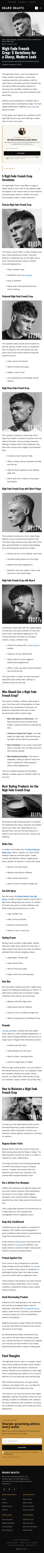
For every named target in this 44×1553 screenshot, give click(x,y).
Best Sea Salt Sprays (30, 1526)
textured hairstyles (31, 1308)
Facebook (32, 2)
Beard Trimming (28, 1506)
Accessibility (30, 1545)
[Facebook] (14, 1489)
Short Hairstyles (7, 1519)
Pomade (5, 1031)
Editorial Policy (7, 1506)
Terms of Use (25, 1542)
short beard (33, 645)
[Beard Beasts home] (13, 8)
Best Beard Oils (28, 1519)
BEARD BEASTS (11, 1472)
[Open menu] (40, 8)
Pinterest (22, 2)
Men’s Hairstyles (11, 39)
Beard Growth (27, 1503)
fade (21, 258)
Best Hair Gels (27, 1530)
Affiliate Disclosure (16, 1545)
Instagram (12, 2)
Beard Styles (27, 1499)
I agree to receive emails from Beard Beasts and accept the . (22, 157)
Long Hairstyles (7, 1526)
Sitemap (5, 1510)
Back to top (22, 1549)
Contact (4, 1503)
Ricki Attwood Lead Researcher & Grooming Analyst (21, 61)
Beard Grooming (28, 1510)
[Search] (36, 8)
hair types (31, 107)
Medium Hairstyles (8, 1523)
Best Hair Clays (28, 1523)
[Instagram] (4, 1489)
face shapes (27, 275)
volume (19, 1245)
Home (4, 39)
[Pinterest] (9, 1489)
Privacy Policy (9, 1454)
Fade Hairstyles (7, 1530)
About (4, 1499)
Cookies (34, 1542)
